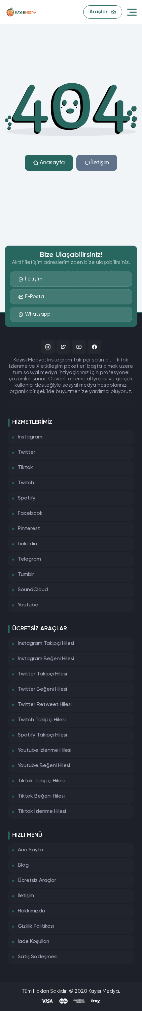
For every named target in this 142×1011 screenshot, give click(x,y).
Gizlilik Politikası (36, 926)
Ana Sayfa (30, 850)
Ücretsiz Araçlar (37, 880)
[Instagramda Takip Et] (48, 347)
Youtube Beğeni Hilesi (44, 765)
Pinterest (29, 528)
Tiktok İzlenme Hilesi (42, 811)
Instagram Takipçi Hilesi (46, 643)
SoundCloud (33, 589)
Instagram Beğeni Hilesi (46, 658)
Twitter (26, 452)
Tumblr (26, 574)
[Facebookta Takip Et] (94, 347)
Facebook (30, 513)
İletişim (100, 163)
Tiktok (25, 467)
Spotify (26, 498)
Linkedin (27, 544)
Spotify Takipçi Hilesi (42, 735)
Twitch (26, 483)
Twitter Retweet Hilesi (45, 704)
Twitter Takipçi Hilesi (42, 674)
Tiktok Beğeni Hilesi (41, 796)
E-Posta (34, 296)
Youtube (28, 605)
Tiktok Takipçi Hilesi (41, 781)
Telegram (29, 559)
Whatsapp (38, 314)
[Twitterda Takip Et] (63, 347)
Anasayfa (52, 163)
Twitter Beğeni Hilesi (42, 689)
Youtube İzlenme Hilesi (44, 750)
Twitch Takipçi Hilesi (42, 720)
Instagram (30, 437)
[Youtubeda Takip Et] (79, 347)
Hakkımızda (31, 911)
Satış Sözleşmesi (37, 957)
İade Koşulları (33, 941)
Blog (23, 865)
